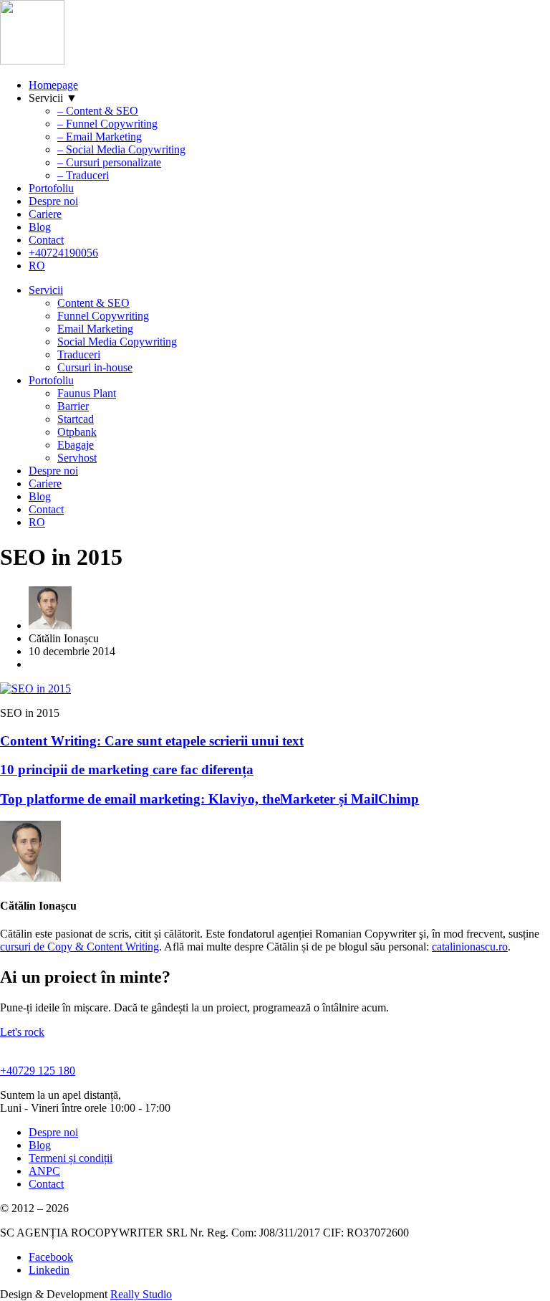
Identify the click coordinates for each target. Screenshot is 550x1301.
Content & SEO (93, 303)
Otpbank (77, 432)
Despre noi (53, 201)
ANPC (44, 1171)
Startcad (75, 419)
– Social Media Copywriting (121, 149)
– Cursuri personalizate (109, 162)
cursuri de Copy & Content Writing (79, 946)
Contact (46, 240)
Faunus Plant (86, 393)
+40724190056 (63, 253)
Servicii (46, 290)
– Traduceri (83, 175)
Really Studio (141, 1294)
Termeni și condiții (70, 1158)
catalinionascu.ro (470, 946)
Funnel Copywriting (103, 316)
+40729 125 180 (37, 1070)
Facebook (51, 1257)
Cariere (45, 214)
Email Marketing (95, 329)
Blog (40, 227)
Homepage (53, 85)
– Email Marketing (99, 136)
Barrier (73, 406)
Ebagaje (75, 445)
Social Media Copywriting (117, 341)
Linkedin (49, 1270)
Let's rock (22, 1032)
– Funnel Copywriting (107, 124)
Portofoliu (51, 188)
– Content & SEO (97, 111)
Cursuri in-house (94, 367)
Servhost (77, 458)
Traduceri (78, 354)
